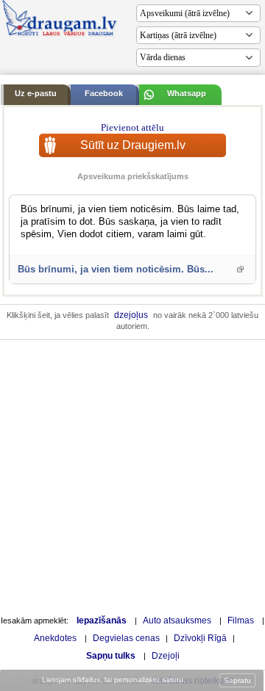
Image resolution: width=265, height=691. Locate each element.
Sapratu (237, 680)
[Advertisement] (132, 476)
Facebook (104, 93)
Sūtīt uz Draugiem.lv (133, 145)
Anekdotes (55, 638)
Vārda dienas (163, 57)
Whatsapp (186, 93)
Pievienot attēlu (132, 127)
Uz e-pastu (36, 93)
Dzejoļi (166, 656)
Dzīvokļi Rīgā (200, 638)
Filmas (240, 620)
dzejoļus (131, 315)
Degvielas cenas (126, 638)
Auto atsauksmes (177, 620)
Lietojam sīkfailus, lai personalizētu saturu (112, 680)
